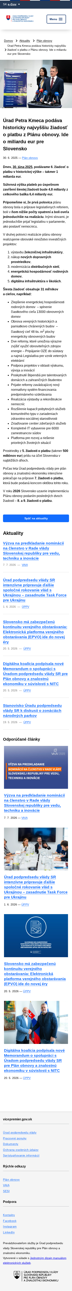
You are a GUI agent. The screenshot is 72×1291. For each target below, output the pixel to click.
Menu (56, 19)
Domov (8, 40)
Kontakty (9, 1215)
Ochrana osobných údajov (21, 1149)
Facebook (9, 1220)
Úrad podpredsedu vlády (19, 1132)
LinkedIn (9, 1232)
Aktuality (24, 40)
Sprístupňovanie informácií (21, 1155)
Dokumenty (10, 1144)
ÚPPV (25, 606)
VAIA (25, 564)
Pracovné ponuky (15, 1138)
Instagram (10, 1226)
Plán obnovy (44, 40)
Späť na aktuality (36, 518)
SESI (6, 1191)
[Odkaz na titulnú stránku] (20, 19)
